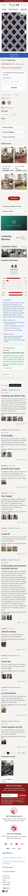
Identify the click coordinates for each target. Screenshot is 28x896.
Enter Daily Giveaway (8, 871)
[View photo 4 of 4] (20, 418)
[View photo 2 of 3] (9, 517)
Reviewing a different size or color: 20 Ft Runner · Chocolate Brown (14, 512)
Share (16, 94)
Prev (4, 753)
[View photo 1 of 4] (3, 418)
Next (23, 753)
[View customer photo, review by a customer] (5, 253)
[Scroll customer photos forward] (24, 253)
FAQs (4, 880)
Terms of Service (8, 803)
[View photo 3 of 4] (14, 418)
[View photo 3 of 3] (14, 517)
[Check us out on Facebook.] (3, 891)
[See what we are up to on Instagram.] (7, 891)
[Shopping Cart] (26, 5)
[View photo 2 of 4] (9, 418)
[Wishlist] (24, 5)
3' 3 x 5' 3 (5, 114)
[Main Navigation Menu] (2, 5)
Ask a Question (7, 94)
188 (19, 753)
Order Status (6, 878)
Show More (14, 198)
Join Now (22, 795)
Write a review (20, 64)
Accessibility (6, 884)
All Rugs (4, 9)
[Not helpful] (26, 522)
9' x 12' (14, 114)
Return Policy (6, 882)
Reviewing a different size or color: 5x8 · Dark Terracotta (13, 639)
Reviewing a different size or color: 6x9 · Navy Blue (13, 671)
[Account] (21, 5)
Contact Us (5, 876)
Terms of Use (6, 857)
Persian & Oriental (13, 9)
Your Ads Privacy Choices (10, 861)
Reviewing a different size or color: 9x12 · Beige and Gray (13, 544)
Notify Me (14, 87)
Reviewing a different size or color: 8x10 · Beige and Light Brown (13, 612)
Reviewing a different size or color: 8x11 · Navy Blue (13, 364)
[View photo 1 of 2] (3, 454)
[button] (13, 13)
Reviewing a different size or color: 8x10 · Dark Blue (13, 737)
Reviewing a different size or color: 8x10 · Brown (13, 478)
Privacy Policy (9, 800)
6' (3, 122)
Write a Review (16, 385)
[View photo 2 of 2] (9, 454)
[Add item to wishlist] (11, 147)
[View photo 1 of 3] (3, 517)
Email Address (6, 78)
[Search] (5, 5)
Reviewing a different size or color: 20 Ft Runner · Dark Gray (14, 449)
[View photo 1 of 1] (3, 482)
